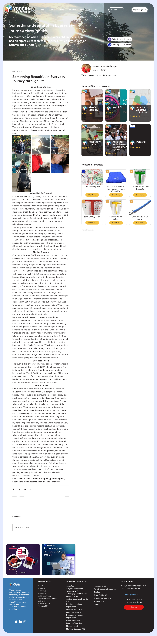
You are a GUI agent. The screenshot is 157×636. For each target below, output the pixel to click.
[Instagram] (25, 621)
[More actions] (67, 71)
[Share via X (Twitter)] (19, 489)
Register (42, 588)
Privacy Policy (44, 603)
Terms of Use (44, 606)
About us (42, 591)
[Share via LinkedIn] (25, 489)
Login (40, 586)
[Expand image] (21, 144)
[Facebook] (16, 621)
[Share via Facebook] (13, 489)
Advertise (42, 601)
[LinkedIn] (20, 621)
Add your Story (44, 596)
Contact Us (42, 593)
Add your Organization (47, 598)
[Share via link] (30, 489)
